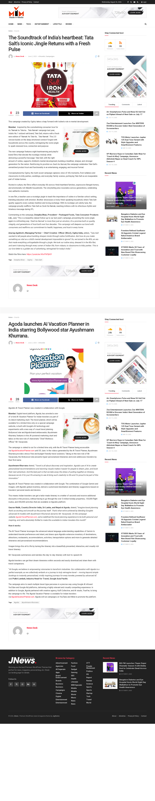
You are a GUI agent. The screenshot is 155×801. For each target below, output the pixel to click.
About (10, 2)
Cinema (59, 693)
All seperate (60, 669)
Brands (16, 31)
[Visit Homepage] (16, 12)
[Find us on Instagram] (22, 684)
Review (69, 24)
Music (73, 698)
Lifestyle (57, 24)
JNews (16, 716)
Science (89, 684)
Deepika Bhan (19, 260)
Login (145, 2)
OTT (88, 663)
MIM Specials (76, 685)
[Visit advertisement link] (102, 12)
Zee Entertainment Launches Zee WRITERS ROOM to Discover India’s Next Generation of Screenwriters (126, 126)
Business (59, 684)
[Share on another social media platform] (96, 113)
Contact (36, 2)
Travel (89, 700)
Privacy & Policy (27, 2)
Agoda (16, 602)
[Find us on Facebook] (10, 684)
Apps (58, 672)
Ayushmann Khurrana (30, 602)
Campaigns (50, 56)
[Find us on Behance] (28, 684)
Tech (28, 24)
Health (73, 679)
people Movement (90, 667)
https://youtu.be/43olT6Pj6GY (39, 254)
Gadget (74, 669)
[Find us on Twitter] (131, 2)
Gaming (74, 672)
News (19, 24)
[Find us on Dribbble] (34, 684)
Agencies (59, 666)
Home (10, 24)
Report (89, 677)
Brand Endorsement (61, 676)
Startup (89, 693)
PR (87, 674)
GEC (72, 676)
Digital (58, 696)
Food (73, 666)
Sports (89, 687)
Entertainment (42, 24)
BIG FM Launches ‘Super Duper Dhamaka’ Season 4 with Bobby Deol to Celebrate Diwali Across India (125, 200)
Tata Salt (38, 260)
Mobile (74, 688)
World (88, 703)
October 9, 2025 (113, 206)
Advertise (17, 2)
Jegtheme (56, 716)
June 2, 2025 (32, 56)
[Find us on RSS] (137, 2)
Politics (89, 671)
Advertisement (62, 663)
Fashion (74, 663)
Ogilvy (29, 260)
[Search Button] (146, 24)
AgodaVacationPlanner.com (22, 450)
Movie (73, 694)
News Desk (20, 56)
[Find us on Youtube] (134, 2)
